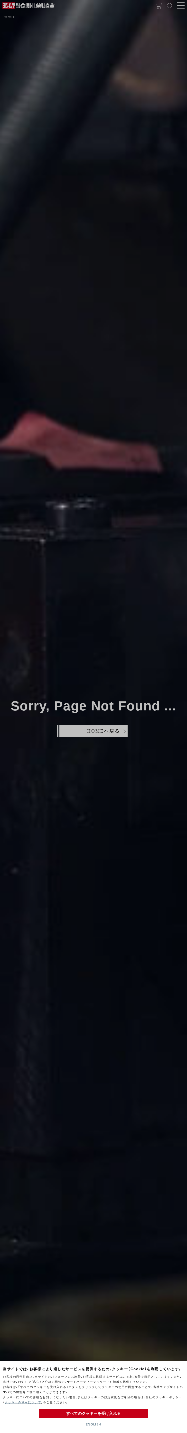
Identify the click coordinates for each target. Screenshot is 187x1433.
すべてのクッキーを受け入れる (93, 1413)
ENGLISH (93, 1424)
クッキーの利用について (23, 1402)
